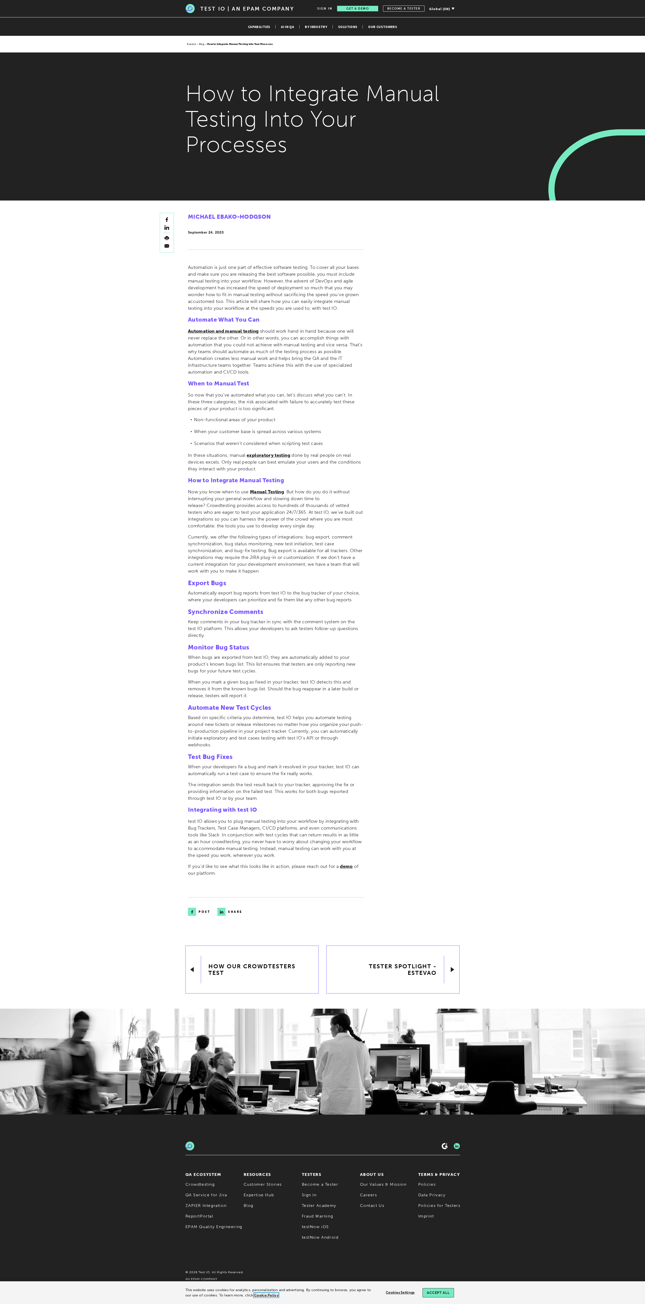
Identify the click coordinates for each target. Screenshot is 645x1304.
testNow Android (320, 1237)
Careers (368, 1195)
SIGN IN (324, 8)
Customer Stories (263, 1184)
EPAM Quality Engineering (213, 1226)
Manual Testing (267, 492)
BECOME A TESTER (404, 8)
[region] (322, 1292)
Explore (191, 44)
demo (346, 866)
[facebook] (167, 219)
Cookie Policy (266, 1295)
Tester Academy (319, 1205)
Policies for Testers (439, 1205)
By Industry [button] (316, 26)
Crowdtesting (200, 1184)
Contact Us (372, 1205)
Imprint (426, 1216)
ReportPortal (199, 1216)
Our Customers (382, 26)
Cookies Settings (400, 1292)
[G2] (445, 1146)
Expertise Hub (259, 1195)
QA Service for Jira (206, 1195)
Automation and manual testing (223, 331)
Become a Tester (320, 1184)
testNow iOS (315, 1226)
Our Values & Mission (383, 1184)
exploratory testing (268, 455)
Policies (427, 1184)
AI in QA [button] (287, 26)
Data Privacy (432, 1195)
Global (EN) (439, 9)
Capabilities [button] (259, 26)
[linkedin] (167, 227)
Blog (201, 44)
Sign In (309, 1195)
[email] (167, 246)
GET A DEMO (357, 8)
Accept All (438, 1293)
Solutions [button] (347, 26)
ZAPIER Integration (206, 1205)
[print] (167, 238)
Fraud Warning (317, 1216)
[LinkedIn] (457, 1146)
